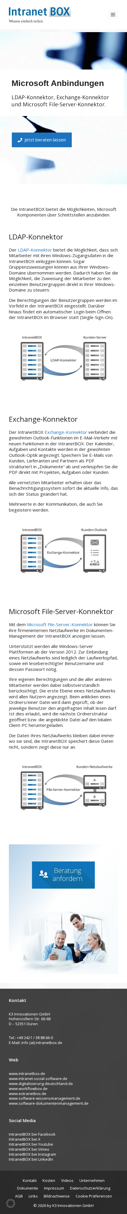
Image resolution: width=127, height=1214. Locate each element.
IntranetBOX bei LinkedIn (31, 1159)
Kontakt (30, 1180)
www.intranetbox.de (27, 1073)
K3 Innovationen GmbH (73, 1205)
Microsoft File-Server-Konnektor (60, 624)
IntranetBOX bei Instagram (32, 1154)
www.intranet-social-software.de (38, 1078)
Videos (67, 1180)
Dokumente (27, 1188)
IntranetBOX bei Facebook (32, 1134)
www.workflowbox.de (28, 1088)
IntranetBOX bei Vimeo (29, 1149)
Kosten (49, 1180)
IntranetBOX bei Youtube (31, 1144)
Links (33, 1196)
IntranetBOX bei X (24, 1139)
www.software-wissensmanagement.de (44, 1098)
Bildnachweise (57, 1196)
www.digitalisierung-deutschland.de (41, 1083)
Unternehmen (92, 1180)
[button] (10, 1203)
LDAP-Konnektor (35, 250)
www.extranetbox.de (27, 1093)
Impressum (54, 1188)
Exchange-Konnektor (66, 432)
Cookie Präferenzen (94, 1196)
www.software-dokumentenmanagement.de (49, 1103)
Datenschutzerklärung (90, 1188)
